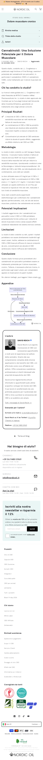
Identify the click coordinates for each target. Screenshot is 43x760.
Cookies (36, 733)
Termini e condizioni (16, 733)
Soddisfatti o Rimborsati (12, 677)
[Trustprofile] (32, 708)
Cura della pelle (9, 578)
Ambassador (8, 625)
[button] (2, 9)
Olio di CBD (8, 555)
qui (39, 277)
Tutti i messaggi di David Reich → (18, 403)
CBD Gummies (9, 564)
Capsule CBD (8, 560)
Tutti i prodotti (9, 593)
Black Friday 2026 (10, 597)
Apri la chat (8, 490)
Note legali (7, 733)
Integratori (8, 574)
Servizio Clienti (9, 648)
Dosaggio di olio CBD (11, 662)
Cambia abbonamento (11, 653)
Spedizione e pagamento (12, 639)
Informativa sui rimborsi (12, 672)
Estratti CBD (8, 569)
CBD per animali (10, 583)
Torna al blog (23, 436)
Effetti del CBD (9, 667)
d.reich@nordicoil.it (30, 413)
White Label (8, 616)
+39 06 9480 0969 (20, 425)
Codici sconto (9, 658)
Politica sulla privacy (28, 733)
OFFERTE (7, 588)
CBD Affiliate (8, 620)
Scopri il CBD (9, 643)
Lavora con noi (9, 611)
